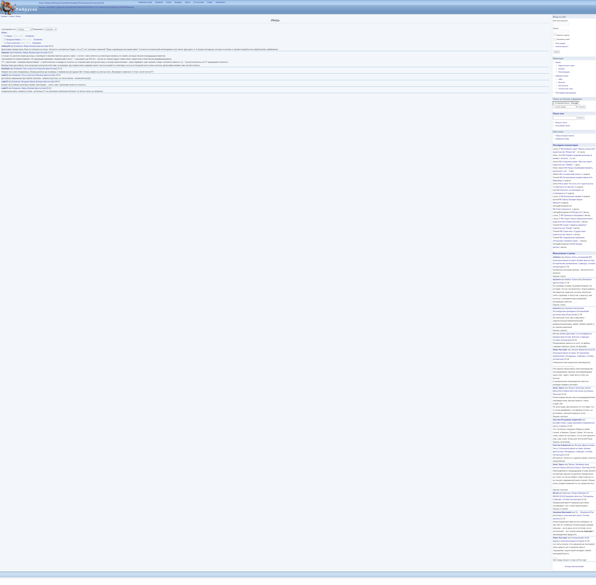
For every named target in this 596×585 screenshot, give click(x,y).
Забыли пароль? (561, 46)
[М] (79, 7)
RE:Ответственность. (562, 209)
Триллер (556, 394)
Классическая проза (573, 515)
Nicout (556, 493)
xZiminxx (557, 257)
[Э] (118, 7)
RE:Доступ (577, 212)
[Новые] (48, 3)
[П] (88, 7)
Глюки (209, 2)
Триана (571, 388)
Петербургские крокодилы (564, 311)
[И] (69, 7)
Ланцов (574, 350)
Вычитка (561, 82)
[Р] (91, 7)
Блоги (168, 2)
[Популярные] (84, 3)
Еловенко (30, 36)
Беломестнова (559, 423)
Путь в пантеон (13, 43)
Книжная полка (145, 2)
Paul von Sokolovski (562, 445)
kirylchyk (5, 69)
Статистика (199, 2)
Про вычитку (563, 85)
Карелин (566, 493)
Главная (4, 16)
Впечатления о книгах (564, 253)
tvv (554, 334)
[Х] (104, 7)
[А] (47, 7)
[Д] (58, 7)
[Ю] (121, 7)
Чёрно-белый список (565, 136)
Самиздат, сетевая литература (566, 499)
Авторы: (42, 7)
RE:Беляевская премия (571, 196)
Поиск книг (558, 113)
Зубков (563, 334)
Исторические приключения (565, 263)
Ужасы (590, 391)
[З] (66, 7)
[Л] (77, 7)
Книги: (41, 3)
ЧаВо (560, 79)
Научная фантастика (47, 69)
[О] (85, 7)
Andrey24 (5, 46)
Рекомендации (564, 72)
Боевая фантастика (39, 46)
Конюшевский (577, 538)
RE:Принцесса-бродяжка (572, 215)
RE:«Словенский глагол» (570, 174)
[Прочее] (130, 7)
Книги (558, 62)
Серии (11, 16)
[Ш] (112, 7)
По (577, 512)
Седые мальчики (574, 423)
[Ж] (63, 7)
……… (575, 302)
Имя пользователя (560, 21)
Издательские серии (566, 65)
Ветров (578, 445)
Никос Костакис (560, 350)
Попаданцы (571, 356)
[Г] (55, 7)
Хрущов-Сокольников (574, 308)
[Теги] (101, 3)
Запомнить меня (563, 39)
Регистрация (560, 43)
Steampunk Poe (587, 512)
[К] (74, 7)
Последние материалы (566, 93)
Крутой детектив (569, 315)
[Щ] (115, 7)
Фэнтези (575, 337)
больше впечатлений (574, 566)
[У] (99, 7)
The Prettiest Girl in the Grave (571, 391)
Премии (561, 69)
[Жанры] (55, 3)
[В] (53, 7)
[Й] (71, 7)
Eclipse (575, 279)
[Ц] (107, 7)
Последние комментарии (565, 145)
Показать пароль (562, 35)
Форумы (178, 2)
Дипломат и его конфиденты (579, 334)
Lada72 (4, 75)
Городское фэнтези (573, 496)
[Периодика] (72, 3)
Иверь (18, 16)
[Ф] (101, 7)
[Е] (60, 7)
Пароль (556, 28)
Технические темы (565, 89)
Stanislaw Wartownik (562, 512)
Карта (187, 2)
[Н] (82, 7)
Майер (568, 279)
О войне (562, 426)
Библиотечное (562, 76)
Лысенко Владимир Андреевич (567, 420)
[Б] (50, 7)
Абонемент (221, 2)
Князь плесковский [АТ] (582, 257)
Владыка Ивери (13, 40)
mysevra (557, 279)
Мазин (568, 257)
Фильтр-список (561, 122)
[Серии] (63, 3)
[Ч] (109, 7)
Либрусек (27, 9)
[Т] (96, 7)
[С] (93, 7)
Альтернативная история (564, 260)
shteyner (5, 53)
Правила (159, 2)
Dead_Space (558, 388)
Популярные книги (562, 126)
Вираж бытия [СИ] (587, 350)
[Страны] (95, 3)
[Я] (124, 7)
